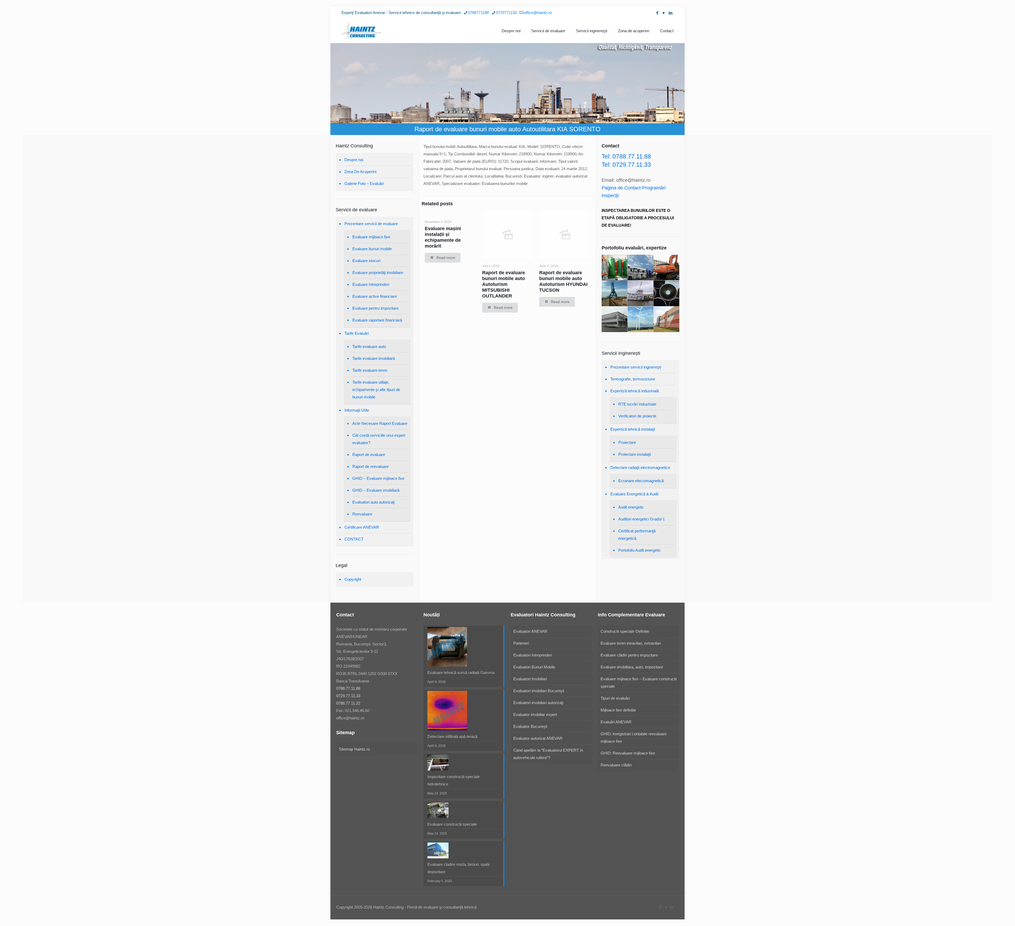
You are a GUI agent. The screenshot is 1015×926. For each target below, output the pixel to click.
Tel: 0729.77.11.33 (626, 164)
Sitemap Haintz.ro (354, 749)
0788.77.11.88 (348, 688)
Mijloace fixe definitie (618, 710)
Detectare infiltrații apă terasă (452, 736)
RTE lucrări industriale (637, 404)
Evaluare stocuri (366, 260)
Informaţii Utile (356, 410)
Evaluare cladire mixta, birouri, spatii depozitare (458, 868)
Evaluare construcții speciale (452, 824)
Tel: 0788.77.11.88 (626, 156)
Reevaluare (362, 514)
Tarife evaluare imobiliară (373, 358)
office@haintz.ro (538, 12)
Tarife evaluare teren (369, 370)
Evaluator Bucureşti (530, 726)
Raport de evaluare (368, 454)
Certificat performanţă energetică (637, 535)
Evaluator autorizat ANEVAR (537, 738)
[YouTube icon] (664, 13)
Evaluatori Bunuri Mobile (534, 667)
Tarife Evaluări (356, 333)
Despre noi (353, 159)
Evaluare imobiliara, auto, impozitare (632, 667)
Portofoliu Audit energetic (639, 550)
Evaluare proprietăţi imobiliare (377, 272)
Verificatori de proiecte (637, 416)
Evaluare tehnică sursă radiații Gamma (461, 672)
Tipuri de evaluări (615, 698)
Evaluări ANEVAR (616, 722)
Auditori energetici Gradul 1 (641, 519)
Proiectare (627, 442)
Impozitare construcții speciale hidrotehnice (453, 780)
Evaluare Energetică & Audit (634, 494)
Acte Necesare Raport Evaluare (379, 423)
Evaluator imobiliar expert (535, 714)
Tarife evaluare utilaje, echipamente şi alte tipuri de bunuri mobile (376, 389)
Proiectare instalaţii (634, 454)
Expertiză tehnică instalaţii (632, 429)
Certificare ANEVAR (361, 527)
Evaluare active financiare (374, 296)
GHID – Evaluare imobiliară (375, 490)
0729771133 (506, 12)
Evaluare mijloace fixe (371, 237)
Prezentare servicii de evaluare (371, 223)
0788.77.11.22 (348, 703)
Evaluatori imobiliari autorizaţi (538, 702)
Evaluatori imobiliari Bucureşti (538, 690)
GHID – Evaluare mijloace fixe (378, 478)
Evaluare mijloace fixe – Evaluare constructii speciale (639, 682)
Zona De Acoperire (360, 171)
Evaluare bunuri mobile (372, 248)
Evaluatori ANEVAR (530, 631)
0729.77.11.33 (348, 696)
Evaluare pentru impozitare (375, 308)
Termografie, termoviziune (632, 379)
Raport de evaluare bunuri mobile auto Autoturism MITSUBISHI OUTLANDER (503, 284)
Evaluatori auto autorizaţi (373, 502)
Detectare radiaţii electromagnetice (640, 467)
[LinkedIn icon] (670, 13)
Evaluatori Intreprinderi (532, 655)
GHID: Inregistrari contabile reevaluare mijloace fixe (634, 737)
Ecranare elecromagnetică (641, 480)
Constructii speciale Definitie (625, 631)
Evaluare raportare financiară (377, 320)
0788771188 (478, 12)
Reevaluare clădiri (616, 765)
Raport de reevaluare (370, 466)
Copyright (352, 579)
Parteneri (521, 643)
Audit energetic (631, 507)
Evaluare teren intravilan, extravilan (631, 643)
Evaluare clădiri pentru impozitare (629, 655)
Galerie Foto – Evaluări (364, 183)
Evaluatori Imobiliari (530, 679)
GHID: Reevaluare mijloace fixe (628, 753)
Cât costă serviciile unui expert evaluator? (378, 439)
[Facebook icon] (657, 13)
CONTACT (353, 539)
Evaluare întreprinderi (370, 284)
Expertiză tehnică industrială (634, 391)
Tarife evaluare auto (369, 346)
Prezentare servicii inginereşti (635, 367)
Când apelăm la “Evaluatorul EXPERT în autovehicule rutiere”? (548, 754)
